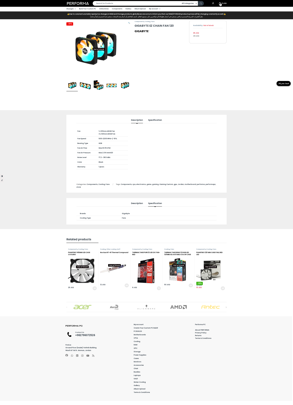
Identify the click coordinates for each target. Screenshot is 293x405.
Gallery (128, 9)
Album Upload (140, 9)
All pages (70, 9)
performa (201, 184)
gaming (155, 184)
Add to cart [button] (159, 288)
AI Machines (104, 9)
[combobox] (136, 3)
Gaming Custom (166, 184)
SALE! (136, 379)
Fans (152, 21)
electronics (141, 184)
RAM (135, 345)
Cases (136, 358)
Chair (136, 368)
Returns (198, 335)
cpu (134, 184)
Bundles (137, 372)
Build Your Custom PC (87, 9)
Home (68, 16)
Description (137, 120)
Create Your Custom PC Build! (146, 328)
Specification (155, 120)
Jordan (181, 184)
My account (153, 9)
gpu (175, 184)
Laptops (137, 375)
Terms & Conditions (142, 392)
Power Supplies (140, 355)
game (149, 184)
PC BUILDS (138, 331)
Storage (137, 351)
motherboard (190, 184)
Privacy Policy (200, 333)
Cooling (101, 16)
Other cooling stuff (113, 249)
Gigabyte (126, 213)
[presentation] (226, 307)
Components (117, 9)
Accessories (139, 365)
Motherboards (140, 335)
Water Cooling (140, 382)
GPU (135, 348)
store (78, 187)
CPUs (136, 338)
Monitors (137, 362)
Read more (94, 288)
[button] (129, 23)
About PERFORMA (202, 330)
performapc (211, 184)
